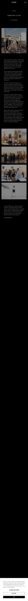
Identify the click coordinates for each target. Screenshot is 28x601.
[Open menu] (26, 2)
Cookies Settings (14, 590)
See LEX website (8, 217)
